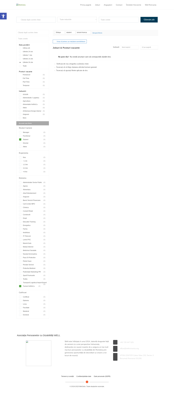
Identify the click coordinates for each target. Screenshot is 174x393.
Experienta (23, 153)
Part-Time (34, 82)
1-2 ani (34, 164)
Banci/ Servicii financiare (34, 200)
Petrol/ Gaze (34, 261)
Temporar (34, 85)
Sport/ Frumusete (34, 275)
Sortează (116, 47)
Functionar (34, 136)
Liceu (34, 304)
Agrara (34, 186)
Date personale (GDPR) (102, 376)
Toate (25, 66)
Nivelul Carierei (25, 128)
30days (58, 32)
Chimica (34, 207)
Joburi (97, 5)
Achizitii (34, 94)
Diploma (34, 300)
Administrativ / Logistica (34, 98)
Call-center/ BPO (34, 204)
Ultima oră (26, 48)
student (69, 32)
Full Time (34, 78)
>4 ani (34, 172)
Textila (34, 279)
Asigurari (34, 114)
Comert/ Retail (34, 211)
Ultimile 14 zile (28, 59)
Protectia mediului (34, 268)
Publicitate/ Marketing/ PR (34, 272)
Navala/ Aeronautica (34, 254)
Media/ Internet (34, 247)
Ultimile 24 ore (28, 52)
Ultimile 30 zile (28, 62)
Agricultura (34, 101)
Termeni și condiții (67, 376)
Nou (34, 157)
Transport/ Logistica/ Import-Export (35, 283)
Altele (34, 108)
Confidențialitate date (83, 376)
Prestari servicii (34, 265)
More (24, 118)
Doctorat (34, 315)
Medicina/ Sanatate (34, 250)
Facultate (34, 308)
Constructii (34, 215)
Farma (34, 229)
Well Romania (150, 5)
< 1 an (34, 161)
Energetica (34, 225)
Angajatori (108, 5)
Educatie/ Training (34, 222)
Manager (34, 132)
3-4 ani (34, 168)
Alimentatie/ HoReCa (34, 104)
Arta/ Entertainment (34, 193)
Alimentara (34, 189)
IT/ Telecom (34, 236)
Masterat (34, 311)
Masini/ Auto (34, 243)
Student (34, 139)
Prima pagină (85, 5)
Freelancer (34, 75)
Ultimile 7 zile (27, 55)
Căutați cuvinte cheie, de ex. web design (28, 25)
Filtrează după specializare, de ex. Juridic (70, 24)
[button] (3, 16)
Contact (119, 5)
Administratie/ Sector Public (34, 182)
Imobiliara (34, 232)
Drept (34, 218)
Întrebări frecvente (133, 5)
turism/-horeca (82, 32)
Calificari (23, 292)
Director (34, 143)
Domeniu (22, 178)
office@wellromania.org (129, 348)
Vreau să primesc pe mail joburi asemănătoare (71, 41)
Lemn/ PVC (34, 240)
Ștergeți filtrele (97, 33)
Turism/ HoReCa (31, 286)
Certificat (34, 297)
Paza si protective (34, 257)
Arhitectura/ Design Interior (34, 111)
